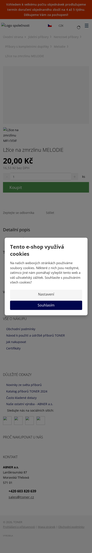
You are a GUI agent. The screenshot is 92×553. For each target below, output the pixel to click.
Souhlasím (46, 305)
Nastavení (46, 294)
